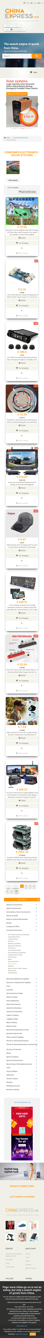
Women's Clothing (12, 1089)
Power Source (12, 957)
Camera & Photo (13, 939)
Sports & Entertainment (14, 1060)
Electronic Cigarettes (14, 943)
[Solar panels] (13, 167)
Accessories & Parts (14, 937)
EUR (16, 25)
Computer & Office (12, 926)
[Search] (37, 56)
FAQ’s (7, 1263)
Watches (9, 1082)
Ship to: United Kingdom (14, 29)
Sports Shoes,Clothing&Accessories (19, 1064)
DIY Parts (11, 941)
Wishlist (28, 3)
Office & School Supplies (15, 1037)
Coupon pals (10, 1267)
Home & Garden (12, 997)
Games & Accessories (14, 946)
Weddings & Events (13, 1086)
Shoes (8, 1053)
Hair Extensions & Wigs (14, 993)
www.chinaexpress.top (22, 1102)
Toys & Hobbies (11, 1071)
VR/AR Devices (12, 973)
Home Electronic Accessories (17, 952)
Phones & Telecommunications (17, 1041)
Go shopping (23, 243)
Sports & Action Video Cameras (17, 968)
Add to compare (23, 253)
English (8, 25)
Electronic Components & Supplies (18, 982)
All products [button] (22, 899)
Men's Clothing (11, 1022)
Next (16, 891)
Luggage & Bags (12, 1019)
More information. (21, 1334)
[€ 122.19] (22, 111)
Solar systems (12, 964)
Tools (8, 1068)
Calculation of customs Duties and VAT (14, 1255)
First (8, 886)
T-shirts (27, 1254)
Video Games (12, 970)
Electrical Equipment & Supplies (17, 979)
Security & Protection (13, 1049)
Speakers (11, 966)
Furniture (9, 990)
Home (8, 138)
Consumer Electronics (20, 138)
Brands (8, 923)
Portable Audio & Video (15, 955)
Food (8, 986)
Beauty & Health (12, 916)
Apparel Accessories (13, 908)
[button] (37, 104)
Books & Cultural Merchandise (17, 919)
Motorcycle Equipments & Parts (17, 1030)
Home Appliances (12, 1001)
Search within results (28, 192)
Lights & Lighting (12, 1015)
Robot (10, 959)
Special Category (12, 1057)
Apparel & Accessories (14, 905)
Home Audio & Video (14, 950)
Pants (27, 1257)
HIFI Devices (11, 948)
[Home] (22, 13)
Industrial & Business (13, 1008)
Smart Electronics (13, 961)
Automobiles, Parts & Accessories (18, 912)
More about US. (22, 1326)
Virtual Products (12, 1078)
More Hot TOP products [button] (17, 94)
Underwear (10, 1075)
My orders (9, 1260)
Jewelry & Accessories (14, 1011)
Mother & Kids (11, 1026)
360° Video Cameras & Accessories (18, 934)
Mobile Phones (30, 1268)
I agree (33, 1334)
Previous (15, 886)
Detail (23, 238)
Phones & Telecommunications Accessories (22, 1044)
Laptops (28, 1264)
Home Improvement (13, 1004)
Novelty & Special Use (14, 1033)
